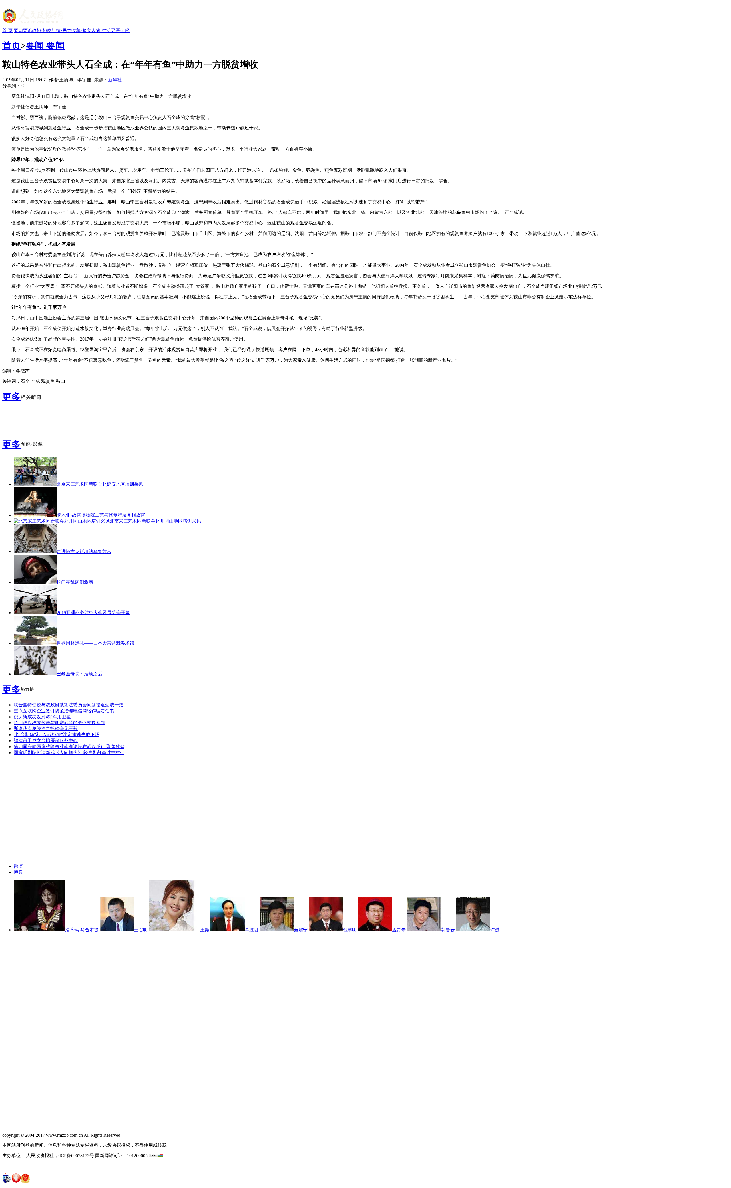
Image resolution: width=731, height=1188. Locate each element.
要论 (27, 30)
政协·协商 (42, 30)
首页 (11, 46)
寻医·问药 (120, 30)
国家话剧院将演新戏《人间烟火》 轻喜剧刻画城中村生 (69, 752)
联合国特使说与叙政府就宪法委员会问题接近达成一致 (68, 704)
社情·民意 (61, 30)
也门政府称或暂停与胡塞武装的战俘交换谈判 (59, 722)
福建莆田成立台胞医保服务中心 (46, 740)
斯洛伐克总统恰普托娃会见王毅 (46, 728)
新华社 (115, 79)
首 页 (7, 30)
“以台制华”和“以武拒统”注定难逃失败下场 (56, 734)
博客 (18, 872)
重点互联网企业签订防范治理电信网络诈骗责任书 (64, 710)
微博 (18, 866)
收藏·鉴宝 (81, 30)
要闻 (18, 30)
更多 (11, 397)
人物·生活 (101, 30)
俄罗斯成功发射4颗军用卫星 (42, 716)
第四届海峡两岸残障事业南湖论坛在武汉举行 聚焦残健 (69, 746)
